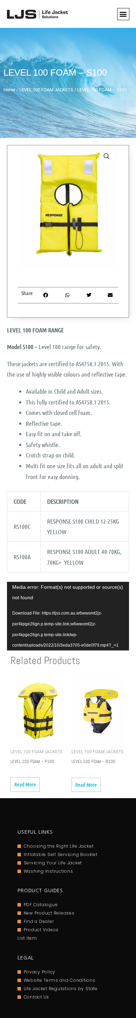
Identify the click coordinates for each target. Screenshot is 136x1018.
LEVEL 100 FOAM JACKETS (46, 89)
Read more (25, 784)
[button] (123, 14)
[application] (68, 616)
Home (9, 89)
